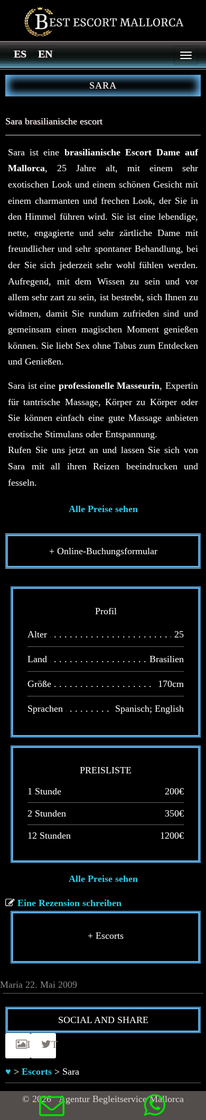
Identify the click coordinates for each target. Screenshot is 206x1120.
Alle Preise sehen (103, 509)
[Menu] (186, 55)
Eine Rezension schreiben (69, 903)
